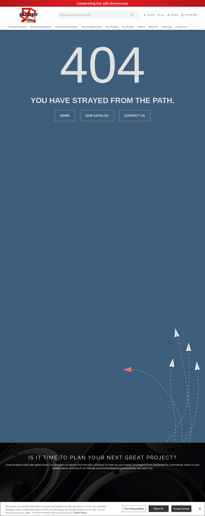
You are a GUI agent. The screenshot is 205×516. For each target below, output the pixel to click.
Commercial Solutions (66, 27)
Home (65, 115)
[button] (145, 15)
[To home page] (28, 15)
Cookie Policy (80, 513)
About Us (153, 27)
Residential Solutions (41, 27)
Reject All (158, 508)
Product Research (17, 27)
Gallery (141, 27)
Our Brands (128, 27)
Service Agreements (91, 27)
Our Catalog (97, 115)
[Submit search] (132, 15)
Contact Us (181, 27)
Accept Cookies (181, 508)
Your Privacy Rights (134, 508)
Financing (167, 27)
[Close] (199, 508)
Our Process (112, 27)
